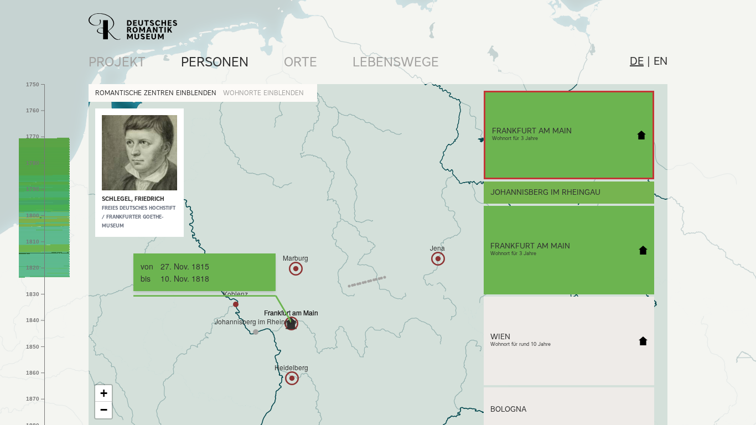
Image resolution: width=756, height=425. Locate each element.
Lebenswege (396, 62)
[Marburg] (296, 269)
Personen (214, 62)
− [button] (103, 410)
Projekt (117, 62)
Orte (300, 62)
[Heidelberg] (292, 378)
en (660, 61)
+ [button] (103, 393)
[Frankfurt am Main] (291, 323)
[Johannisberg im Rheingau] (255, 332)
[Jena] (438, 259)
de (637, 61)
